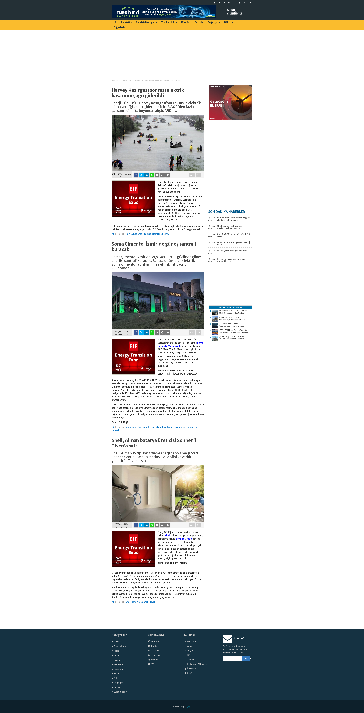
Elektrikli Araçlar (146, 22)
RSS (152, 664)
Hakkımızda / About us (196, 664)
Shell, (168, 535)
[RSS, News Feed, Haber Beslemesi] (244, 2)
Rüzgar (117, 660)
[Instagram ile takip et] (234, 2)
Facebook (155, 641)
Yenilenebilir (168, 22)
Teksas (147, 234)
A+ (192, 174)
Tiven (153, 602)
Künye (189, 646)
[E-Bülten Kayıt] (249, 2)
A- (198, 174)
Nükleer (228, 22)
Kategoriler (119, 635)
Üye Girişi (191, 673)
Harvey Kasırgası (134, 234)
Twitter (154, 646)
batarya (136, 602)
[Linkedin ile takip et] (229, 2)
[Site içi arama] (214, 2)
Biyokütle (118, 664)
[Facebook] (136, 175)
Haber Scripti (179, 706)
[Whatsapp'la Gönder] (152, 175)
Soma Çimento (133, 427)
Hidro (116, 651)
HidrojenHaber (224, 307)
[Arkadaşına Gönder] (157, 175)
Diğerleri (119, 27)
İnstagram (156, 655)
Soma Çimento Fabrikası (154, 427)
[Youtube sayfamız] (239, 2)
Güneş (117, 655)
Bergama (178, 427)
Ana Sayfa (191, 641)
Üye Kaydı (191, 669)
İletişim (189, 650)
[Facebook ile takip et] (219, 2)
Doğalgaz (213, 22)
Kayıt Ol (246, 658)
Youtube (154, 660)
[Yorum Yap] (167, 175)
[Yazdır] (162, 175)
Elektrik (125, 22)
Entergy (165, 234)
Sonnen (145, 602)
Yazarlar (190, 660)
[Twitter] (141, 175)
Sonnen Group (184, 538)
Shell (128, 602)
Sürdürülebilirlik (121, 692)
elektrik (156, 234)
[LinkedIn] (146, 175)
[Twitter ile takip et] (224, 2)
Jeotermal (118, 669)
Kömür (185, 22)
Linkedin (155, 650)
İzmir (170, 427)
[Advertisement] (182, 52)
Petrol (198, 22)
